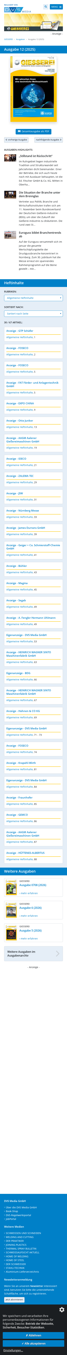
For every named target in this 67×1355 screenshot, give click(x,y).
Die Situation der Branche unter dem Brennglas (39, 194)
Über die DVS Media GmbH (21, 1207)
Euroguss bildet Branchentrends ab (40, 234)
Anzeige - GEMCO (17, 814)
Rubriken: (10, 291)
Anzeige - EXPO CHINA (20, 403)
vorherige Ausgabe (17, 139)
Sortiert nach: (14, 307)
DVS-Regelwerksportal (18, 1215)
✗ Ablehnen (33, 1335)
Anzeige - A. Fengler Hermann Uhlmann (31, 617)
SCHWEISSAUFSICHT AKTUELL (22, 1252)
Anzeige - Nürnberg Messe (22, 510)
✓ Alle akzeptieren (34, 1343)
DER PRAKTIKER (15, 1240)
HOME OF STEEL (15, 1260)
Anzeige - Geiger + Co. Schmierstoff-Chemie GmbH (33, 546)
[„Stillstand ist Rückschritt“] (10, 158)
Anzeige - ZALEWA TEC (20, 476)
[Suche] (45, 6)
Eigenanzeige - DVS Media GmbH (26, 635)
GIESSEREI (8, 39)
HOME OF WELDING (17, 1256)
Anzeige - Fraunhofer (19, 797)
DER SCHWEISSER (16, 1264)
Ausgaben (20, 39)
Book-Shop (12, 1211)
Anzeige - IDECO (16, 458)
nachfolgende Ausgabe (48, 139)
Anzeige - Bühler (16, 566)
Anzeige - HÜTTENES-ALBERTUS (25, 853)
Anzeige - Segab (16, 600)
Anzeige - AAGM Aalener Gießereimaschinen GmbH (22, 439)
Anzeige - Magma (17, 583)
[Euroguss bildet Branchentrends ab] (10, 235)
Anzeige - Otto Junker (19, 420)
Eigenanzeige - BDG (18, 673)
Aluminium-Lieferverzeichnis (22, 1271)
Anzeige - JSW (14, 493)
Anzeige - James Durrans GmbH (25, 527)
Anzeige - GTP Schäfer (19, 330)
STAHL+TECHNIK (15, 1268)
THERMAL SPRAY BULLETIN (21, 1248)
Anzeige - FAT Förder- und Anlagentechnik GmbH (32, 384)
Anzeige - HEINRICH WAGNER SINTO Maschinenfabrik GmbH (28, 653)
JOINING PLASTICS (16, 1244)
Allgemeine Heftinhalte (19, 337)
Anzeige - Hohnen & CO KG (23, 711)
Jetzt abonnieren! (14, 1299)
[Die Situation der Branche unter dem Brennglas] (10, 195)
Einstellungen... (13, 1350)
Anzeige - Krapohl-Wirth (21, 763)
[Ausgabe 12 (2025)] (33, 91)
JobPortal (11, 1219)
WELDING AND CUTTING (20, 1237)
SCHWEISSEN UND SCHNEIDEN (23, 1233)
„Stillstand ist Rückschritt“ (35, 156)
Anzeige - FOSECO (17, 348)
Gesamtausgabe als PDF (35, 131)
